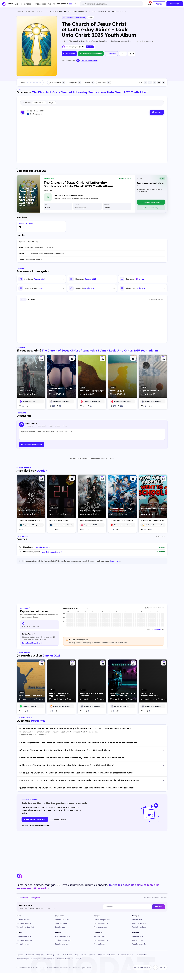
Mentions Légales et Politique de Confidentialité (36, 959)
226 (23, 406)
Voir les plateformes (89, 60)
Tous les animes (61, 944)
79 (60, 406)
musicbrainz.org (42, 547)
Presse (83, 955)
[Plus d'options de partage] (163, 82)
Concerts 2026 (137, 936)
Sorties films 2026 (23, 920)
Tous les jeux (60, 927)
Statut (78, 959)
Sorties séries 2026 (24, 936)
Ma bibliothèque (124, 179)
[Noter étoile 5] (40, 82)
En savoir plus (115, 561)
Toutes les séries (23, 944)
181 (121, 406)
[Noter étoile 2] (30, 82)
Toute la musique (139, 927)
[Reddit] (159, 82)
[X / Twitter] (145, 82)
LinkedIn (24, 897)
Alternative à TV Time (106, 955)
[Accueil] (4, 4)
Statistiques (67, 955)
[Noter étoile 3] (33, 82)
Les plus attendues (24, 940)
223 (53, 406)
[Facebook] (150, 82)
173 (114, 406)
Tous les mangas (100, 927)
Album (90, 17)
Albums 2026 (137, 920)
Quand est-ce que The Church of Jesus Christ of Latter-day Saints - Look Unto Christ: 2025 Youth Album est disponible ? (75, 728)
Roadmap (50, 955)
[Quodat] (19, 876)
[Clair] (161, 967)
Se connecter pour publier (31, 444)
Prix (58, 955)
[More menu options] (75, 3)
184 (83, 406)
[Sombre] (165, 967)
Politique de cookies (65, 959)
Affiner (27, 103)
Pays (51, 103)
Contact (92, 955)
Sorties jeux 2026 (62, 920)
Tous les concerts (139, 944)
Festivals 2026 (137, 940)
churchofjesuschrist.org (51, 552)
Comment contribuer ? (35, 955)
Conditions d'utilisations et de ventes (132, 955)
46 (29, 406)
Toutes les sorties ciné (25, 927)
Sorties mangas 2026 (102, 920)
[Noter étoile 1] (27, 82)
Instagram (35, 897)
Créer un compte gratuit (34, 819)
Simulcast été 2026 (62, 936)
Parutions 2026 (100, 936)
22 (90, 406)
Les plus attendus (24, 923)
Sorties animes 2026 (63, 940)
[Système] (155, 967)
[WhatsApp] (154, 82)
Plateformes (39, 103)
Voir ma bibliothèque (152, 208)
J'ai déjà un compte (57, 819)
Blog (76, 955)
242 (144, 406)
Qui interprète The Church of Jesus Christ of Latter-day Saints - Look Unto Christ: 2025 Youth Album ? (66, 765)
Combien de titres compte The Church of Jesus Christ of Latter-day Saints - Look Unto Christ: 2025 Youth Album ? (72, 757)
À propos (20, 955)
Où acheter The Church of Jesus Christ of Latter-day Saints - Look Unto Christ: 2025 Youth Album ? (65, 750)
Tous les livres (99, 944)
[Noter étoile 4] (37, 82)
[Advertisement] (92, 138)
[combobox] (111, 3)
